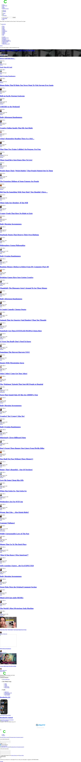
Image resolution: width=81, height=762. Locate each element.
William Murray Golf (6, 43)
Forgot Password (4, 745)
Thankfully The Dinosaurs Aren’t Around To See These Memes (23, 288)
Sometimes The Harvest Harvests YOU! (15, 352)
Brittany (1, 528)
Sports (3, 34)
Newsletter (4, 38)
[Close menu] (0, 23)
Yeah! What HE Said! (6, 67)
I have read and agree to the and (12, 755)
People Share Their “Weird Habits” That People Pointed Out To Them (26, 171)
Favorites (3, 36)
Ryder (1, 63)
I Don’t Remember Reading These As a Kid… (17, 139)
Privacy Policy (6, 687)
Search (3, 27)
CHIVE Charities (5, 41)
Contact (5, 685)
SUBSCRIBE (4, 18)
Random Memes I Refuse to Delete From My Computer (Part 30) (24, 267)
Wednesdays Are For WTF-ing (11, 502)
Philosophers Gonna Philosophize (12, 245)
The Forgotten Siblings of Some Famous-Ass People (19, 181)
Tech (3, 6)
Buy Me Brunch (7, 693)
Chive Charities (7, 694)
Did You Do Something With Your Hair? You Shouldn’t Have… (24, 192)
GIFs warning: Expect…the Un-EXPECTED (17, 566)
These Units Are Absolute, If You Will (14, 203)
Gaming (3, 32)
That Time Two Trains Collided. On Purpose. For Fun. (20, 149)
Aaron (1, 101)
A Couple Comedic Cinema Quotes (13, 309)
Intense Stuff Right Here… (7, 58)
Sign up (3, 735)
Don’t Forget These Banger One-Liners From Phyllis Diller (22, 448)
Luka (1, 133)
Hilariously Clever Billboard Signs (13, 438)
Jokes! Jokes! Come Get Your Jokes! (13, 374)
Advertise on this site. (40, 727)
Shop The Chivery (5, 8)
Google (7, 737)
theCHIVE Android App (6, 40)
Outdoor (3, 33)
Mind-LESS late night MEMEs (11, 598)
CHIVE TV (4, 42)
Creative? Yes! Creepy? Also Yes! (12, 416)
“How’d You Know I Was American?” (14, 555)
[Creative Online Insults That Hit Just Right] (40, 659)
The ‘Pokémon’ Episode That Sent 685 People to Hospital (21, 384)
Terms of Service (14, 755)
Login (3, 734)
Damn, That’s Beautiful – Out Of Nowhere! (16, 470)
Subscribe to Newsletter (4, 677)
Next (3, 671)
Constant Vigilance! (7, 523)
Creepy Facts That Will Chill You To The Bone (17, 50)
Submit (1, 45)
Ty (0, 187)
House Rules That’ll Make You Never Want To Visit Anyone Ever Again (26, 85)
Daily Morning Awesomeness (11, 224)
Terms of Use (6, 686)
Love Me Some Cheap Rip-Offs (12, 480)
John (1, 123)
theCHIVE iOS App (5, 39)
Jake (1, 91)
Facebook (18, 737)
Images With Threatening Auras (12, 363)
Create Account (2, 756)
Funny (3, 4)
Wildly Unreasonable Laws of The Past (14, 534)
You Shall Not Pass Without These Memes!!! (16, 459)
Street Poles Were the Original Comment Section (18, 587)
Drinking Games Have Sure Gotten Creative (16, 277)
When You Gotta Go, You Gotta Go (13, 491)
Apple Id (21, 737)
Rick (1, 229)
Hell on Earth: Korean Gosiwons (12, 96)
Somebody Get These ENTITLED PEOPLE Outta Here (21, 331)
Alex (1, 325)
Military (3, 7)
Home (3, 26)
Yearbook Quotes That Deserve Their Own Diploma (19, 235)
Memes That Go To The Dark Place (13, 544)
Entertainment (4, 5)
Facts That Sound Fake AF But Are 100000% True (19, 395)
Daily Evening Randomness (7, 76)
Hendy (1, 81)
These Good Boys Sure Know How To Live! (16, 160)
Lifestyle (3, 30)
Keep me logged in (4, 744)
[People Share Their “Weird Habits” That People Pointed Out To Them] (40, 622)
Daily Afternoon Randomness (11, 117)
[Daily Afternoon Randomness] (40, 640)
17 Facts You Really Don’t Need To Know (15, 341)
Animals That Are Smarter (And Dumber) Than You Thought (23, 320)
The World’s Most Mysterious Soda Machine (17, 608)
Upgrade (1, 761)
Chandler (1, 155)
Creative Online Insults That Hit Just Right (16, 128)
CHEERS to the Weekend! (10, 107)
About (5, 683)
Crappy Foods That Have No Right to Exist (16, 213)
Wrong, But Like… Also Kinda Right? (14, 512)
